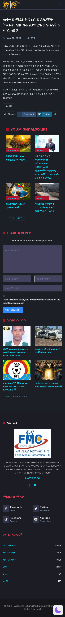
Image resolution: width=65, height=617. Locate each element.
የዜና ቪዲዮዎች (9, 559)
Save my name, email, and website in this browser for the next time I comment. (31, 301)
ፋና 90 (5, 581)
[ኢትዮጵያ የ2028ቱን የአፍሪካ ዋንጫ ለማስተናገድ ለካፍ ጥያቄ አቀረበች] (17, 370)
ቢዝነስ (5, 574)
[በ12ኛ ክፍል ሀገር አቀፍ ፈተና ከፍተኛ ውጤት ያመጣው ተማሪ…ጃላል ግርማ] (17, 336)
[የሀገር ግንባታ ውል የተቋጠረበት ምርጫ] (18, 143)
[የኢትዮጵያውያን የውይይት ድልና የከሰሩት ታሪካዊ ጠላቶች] (49, 370)
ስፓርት (6, 567)
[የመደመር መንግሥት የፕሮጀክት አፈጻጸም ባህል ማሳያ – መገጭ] (47, 191)
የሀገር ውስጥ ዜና (13, 150)
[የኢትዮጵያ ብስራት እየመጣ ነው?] (18, 191)
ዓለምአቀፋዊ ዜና (10, 552)
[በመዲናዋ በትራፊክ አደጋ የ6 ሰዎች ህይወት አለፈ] (49, 336)
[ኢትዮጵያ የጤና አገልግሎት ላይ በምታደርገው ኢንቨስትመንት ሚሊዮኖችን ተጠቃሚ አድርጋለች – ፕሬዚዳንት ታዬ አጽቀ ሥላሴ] (47, 143)
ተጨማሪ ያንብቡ (32, 478)
